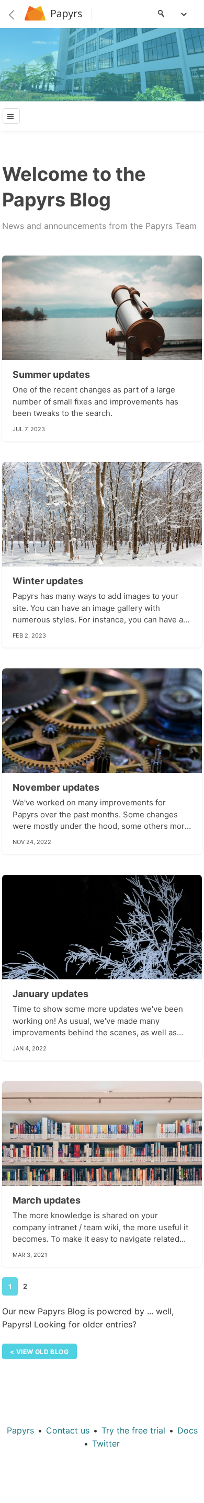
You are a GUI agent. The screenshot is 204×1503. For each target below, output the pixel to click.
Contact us (67, 1430)
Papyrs (20, 1430)
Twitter (106, 1443)
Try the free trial (133, 1430)
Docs (187, 1430)
